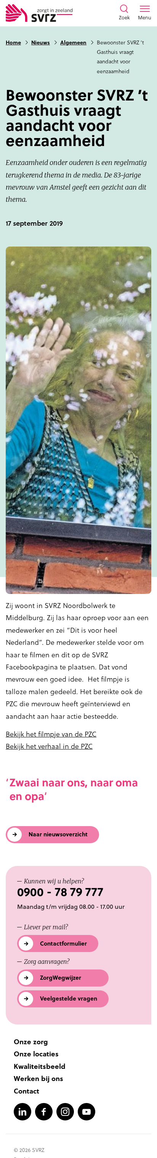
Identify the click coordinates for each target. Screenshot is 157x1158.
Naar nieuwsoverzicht (58, 834)
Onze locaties (36, 1054)
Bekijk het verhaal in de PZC (49, 746)
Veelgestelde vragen (68, 998)
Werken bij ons (38, 1078)
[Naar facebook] (44, 1111)
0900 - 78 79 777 (60, 892)
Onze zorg (31, 1041)
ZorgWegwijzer (60, 978)
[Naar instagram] (65, 1111)
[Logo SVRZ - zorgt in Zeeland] (39, 13)
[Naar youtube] (86, 1111)
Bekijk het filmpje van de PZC (51, 734)
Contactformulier (63, 943)
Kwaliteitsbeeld (40, 1066)
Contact (26, 1091)
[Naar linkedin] (22, 1111)
